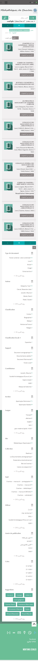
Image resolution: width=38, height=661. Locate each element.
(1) (19, 433)
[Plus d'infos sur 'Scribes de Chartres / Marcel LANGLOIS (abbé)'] (8, 66)
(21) (20, 391)
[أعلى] (34, 624)
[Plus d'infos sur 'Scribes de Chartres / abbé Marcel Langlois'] (8, 186)
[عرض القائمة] (6, 2)
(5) (19, 556)
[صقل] (18, 25)
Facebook (32, 639)
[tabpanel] (19, 323)
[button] (30, 2)
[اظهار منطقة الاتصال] (1, 2)
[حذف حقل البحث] (10, 18)
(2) (19, 276)
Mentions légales (29, 649)
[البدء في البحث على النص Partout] (5, 18)
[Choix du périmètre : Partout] (32, 18)
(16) (20, 619)
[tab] (35, 633)
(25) (20, 304)
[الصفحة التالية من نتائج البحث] (7, 25)
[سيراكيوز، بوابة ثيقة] (19, 11)
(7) (19, 471)
